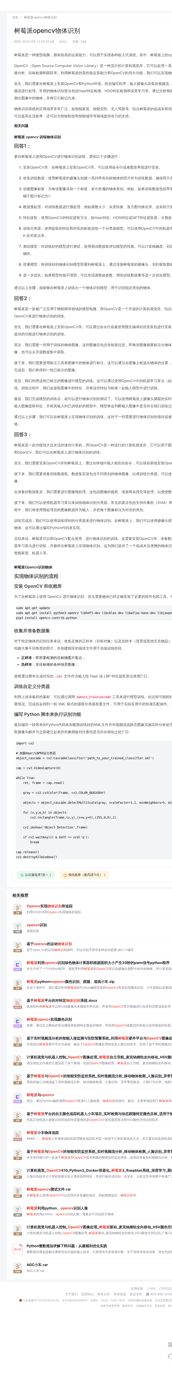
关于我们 (71, 1294)
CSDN (152, 1288)
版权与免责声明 (110, 1305)
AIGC (63, 41)
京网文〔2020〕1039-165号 (107, 1300)
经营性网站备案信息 (140, 1300)
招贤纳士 (87, 1294)
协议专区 (136, 1294)
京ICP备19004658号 (75, 1300)
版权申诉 (127, 1305)
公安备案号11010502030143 (41, 1300)
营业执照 (160, 1305)
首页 (15, 17)
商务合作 (103, 1294)
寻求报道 (120, 1294)
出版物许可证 (144, 1305)
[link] (15, 17)
